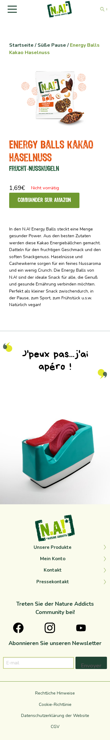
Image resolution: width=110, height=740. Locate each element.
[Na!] (59, 9)
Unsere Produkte (53, 547)
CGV (55, 727)
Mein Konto (52, 559)
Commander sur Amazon (44, 200)
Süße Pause (52, 45)
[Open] (55, 449)
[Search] (102, 9)
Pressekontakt (52, 582)
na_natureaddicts (54, 399)
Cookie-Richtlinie (55, 704)
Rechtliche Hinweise (55, 693)
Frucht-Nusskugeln (34, 169)
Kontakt (53, 570)
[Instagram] (102, 496)
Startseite (21, 45)
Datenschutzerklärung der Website (55, 715)
